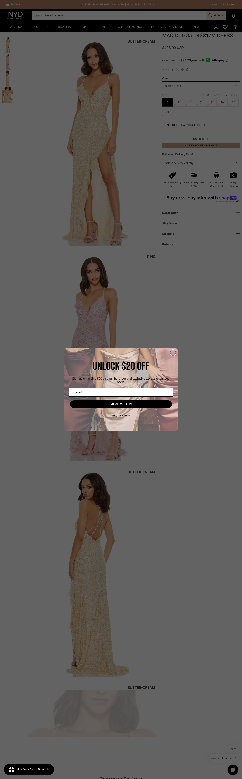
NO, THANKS (121, 415)
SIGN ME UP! (121, 404)
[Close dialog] (173, 352)
